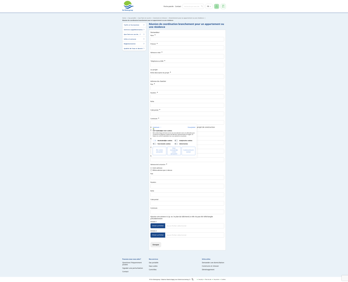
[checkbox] (154, 140)
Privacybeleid (191, 127)
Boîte (152, 101)
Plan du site (208, 279)
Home (124, 18)
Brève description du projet (159, 73)
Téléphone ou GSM (157, 61)
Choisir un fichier (158, 226)
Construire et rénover (160, 18)
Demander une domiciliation (213, 262)
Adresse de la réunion (158, 164)
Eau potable (132, 18)
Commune (154, 118)
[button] (157, 127)
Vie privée (216, 279)
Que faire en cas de (144, 18)
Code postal (154, 110)
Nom (152, 35)
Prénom (153, 44)
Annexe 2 (153, 231)
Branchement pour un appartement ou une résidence (186, 18)
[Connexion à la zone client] (216, 6)
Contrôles (153, 269)
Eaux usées (153, 266)
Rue (151, 84)
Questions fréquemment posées (132, 263)
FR (208, 6)
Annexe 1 (153, 222)
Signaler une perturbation (132, 268)
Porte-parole (169, 6)
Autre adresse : (158, 168)
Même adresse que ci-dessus (162, 170)
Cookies (223, 279)
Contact (178, 6)
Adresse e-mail (155, 52)
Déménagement (208, 269)
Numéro (153, 93)
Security (200, 279)
